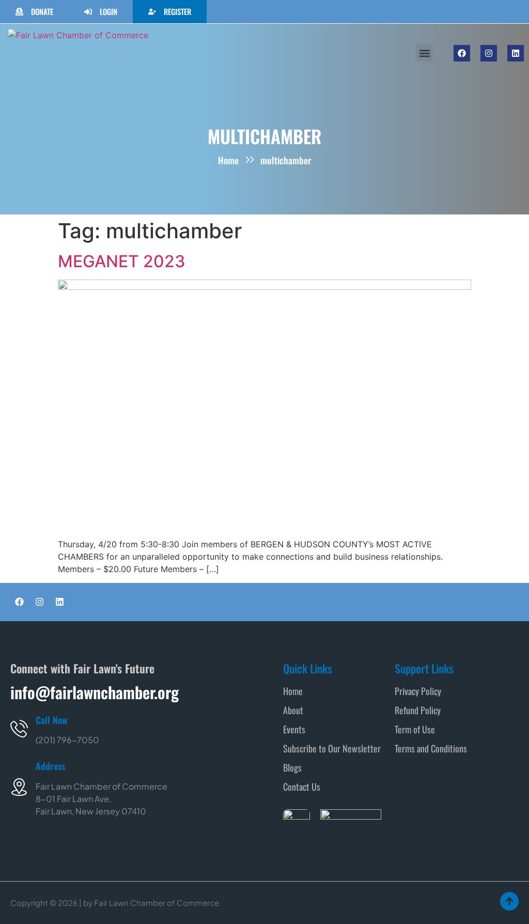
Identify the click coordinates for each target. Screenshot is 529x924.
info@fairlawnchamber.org (94, 692)
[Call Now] (19, 728)
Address (50, 766)
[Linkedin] (515, 53)
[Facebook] (462, 53)
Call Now (52, 720)
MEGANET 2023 (121, 261)
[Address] (19, 787)
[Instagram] (488, 53)
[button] (424, 52)
